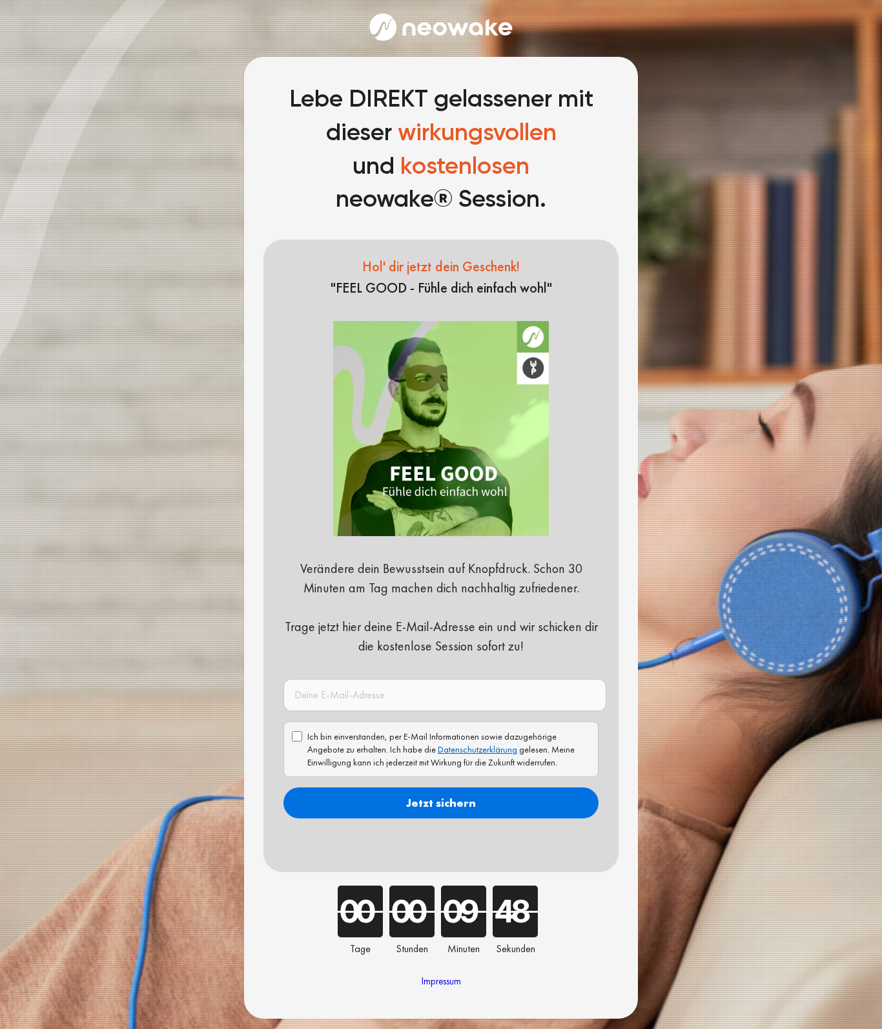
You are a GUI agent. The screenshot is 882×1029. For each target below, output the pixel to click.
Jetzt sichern (441, 802)
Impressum (441, 981)
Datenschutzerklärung (477, 749)
